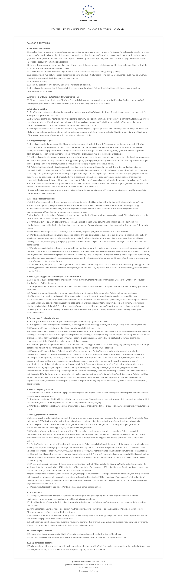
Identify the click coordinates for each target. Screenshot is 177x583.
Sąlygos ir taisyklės (99, 29)
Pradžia (55, 29)
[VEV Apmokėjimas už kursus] (88, 21)
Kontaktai (119, 29)
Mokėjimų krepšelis (74, 29)
